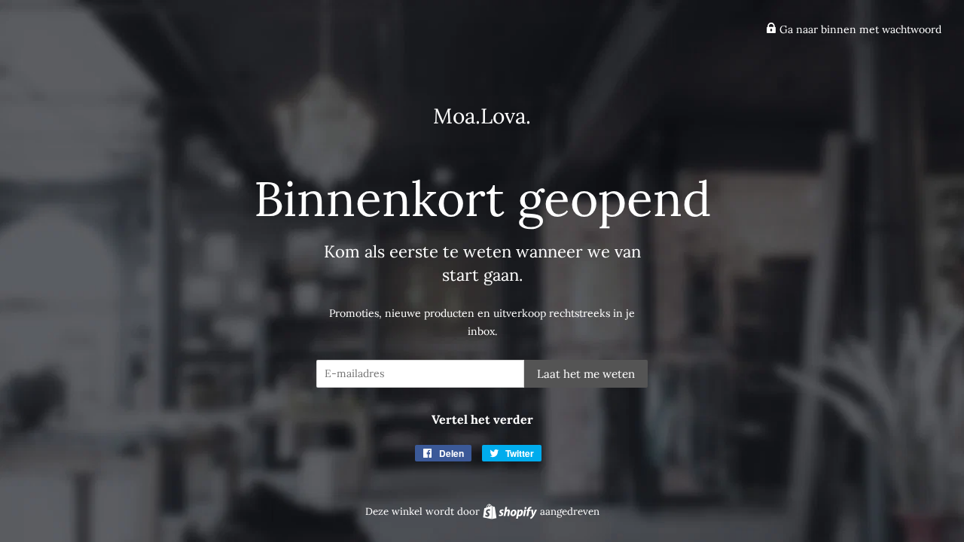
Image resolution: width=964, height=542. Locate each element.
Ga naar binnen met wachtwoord (858, 29)
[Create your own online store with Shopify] (511, 511)
